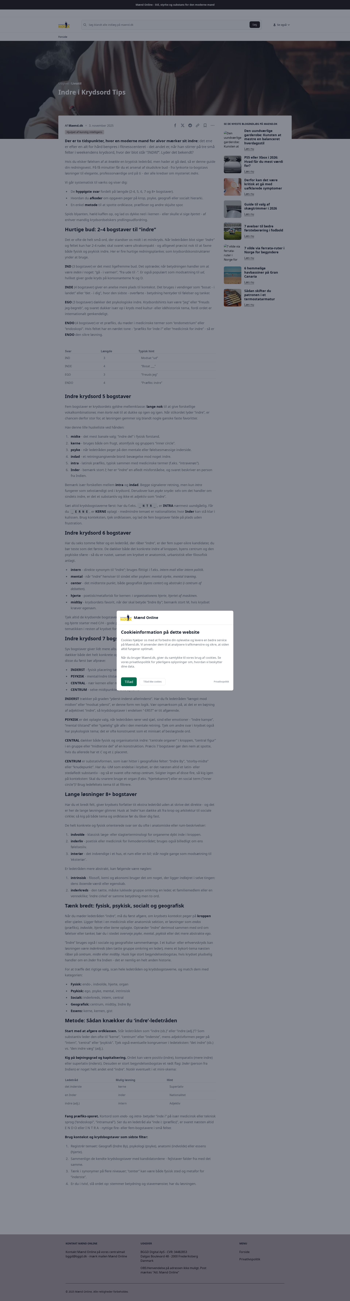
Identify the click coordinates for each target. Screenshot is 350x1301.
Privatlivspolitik (221, 681)
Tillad (129, 682)
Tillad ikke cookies (152, 681)
